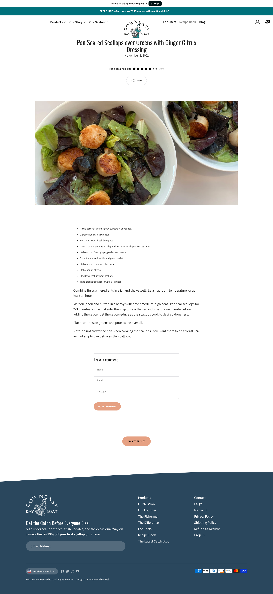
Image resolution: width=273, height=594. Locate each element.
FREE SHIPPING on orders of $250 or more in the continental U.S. (135, 11)
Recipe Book (187, 22)
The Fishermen (148, 516)
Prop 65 (199, 535)
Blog (202, 22)
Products (56, 22)
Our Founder (147, 510)
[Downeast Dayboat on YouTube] (77, 571)
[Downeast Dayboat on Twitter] (67, 571)
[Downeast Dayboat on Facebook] (62, 571)
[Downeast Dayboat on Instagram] (72, 571)
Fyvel (106, 579)
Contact (200, 497)
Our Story (76, 22)
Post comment (107, 406)
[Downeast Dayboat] (136, 30)
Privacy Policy (204, 516)
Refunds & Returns (207, 529)
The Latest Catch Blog (153, 541)
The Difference (148, 522)
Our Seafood (97, 22)
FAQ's (198, 504)
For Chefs (169, 22)
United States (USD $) (42, 571)
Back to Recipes (136, 441)
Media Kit (200, 510)
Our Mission (146, 504)
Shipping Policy (205, 522)
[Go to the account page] (257, 22)
